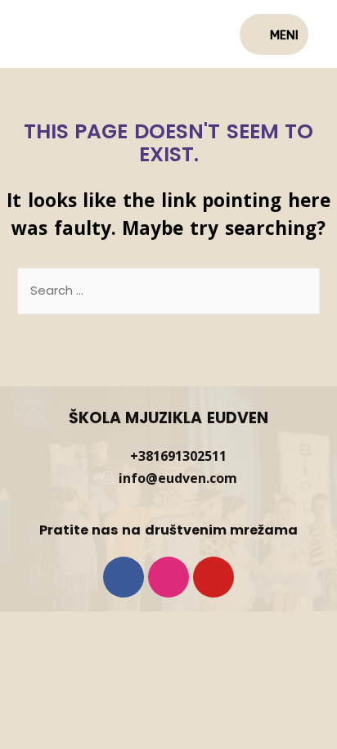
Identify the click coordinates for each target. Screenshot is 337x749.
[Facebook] (123, 577)
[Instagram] (168, 577)
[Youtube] (213, 577)
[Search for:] (168, 290)
